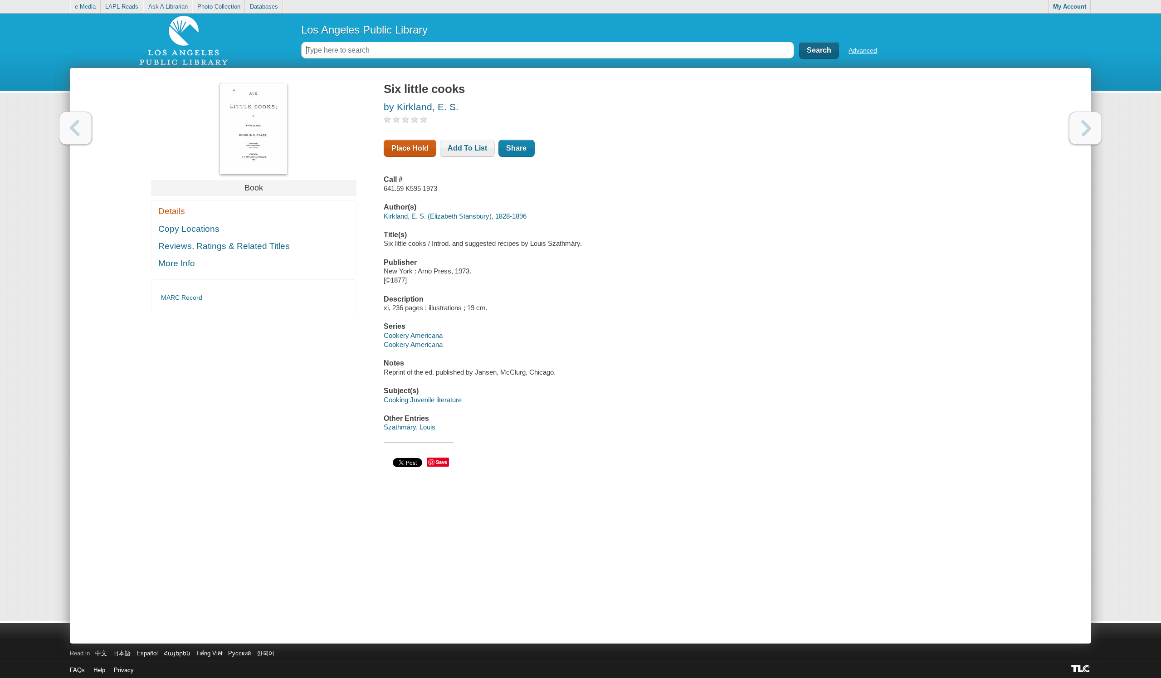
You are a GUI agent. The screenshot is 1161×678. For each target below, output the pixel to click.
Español (147, 653)
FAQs (77, 670)
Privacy (124, 670)
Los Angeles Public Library (364, 30)
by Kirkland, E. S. (421, 107)
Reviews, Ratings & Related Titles (224, 246)
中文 (101, 653)
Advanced (863, 50)
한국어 (265, 653)
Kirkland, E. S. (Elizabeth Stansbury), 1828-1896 (455, 216)
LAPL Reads (121, 6)
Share (516, 148)
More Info (176, 263)
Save (441, 462)
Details (171, 211)
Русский (239, 653)
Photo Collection (218, 6)
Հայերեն (177, 653)
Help (99, 670)
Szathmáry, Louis (409, 427)
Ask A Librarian (168, 6)
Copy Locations (189, 229)
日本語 (122, 653)
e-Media (85, 6)
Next (1085, 128)
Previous (75, 128)
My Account (1069, 6)
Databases (264, 6)
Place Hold (410, 148)
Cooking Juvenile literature (423, 400)
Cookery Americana (413, 335)
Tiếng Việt (209, 653)
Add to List (467, 148)
